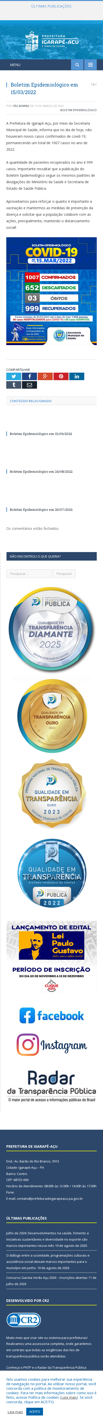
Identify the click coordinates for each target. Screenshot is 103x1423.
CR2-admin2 (21, 106)
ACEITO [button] (34, 1411)
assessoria (40, 1343)
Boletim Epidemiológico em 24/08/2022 (41, 471)
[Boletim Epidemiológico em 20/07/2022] (51, 500)
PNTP (27, 1367)
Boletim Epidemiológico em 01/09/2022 (41, 433)
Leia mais (69, 1397)
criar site (36, 1337)
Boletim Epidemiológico (78, 110)
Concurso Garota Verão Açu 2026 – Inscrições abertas (47, 1277)
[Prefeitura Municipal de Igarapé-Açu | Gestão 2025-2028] (52, 40)
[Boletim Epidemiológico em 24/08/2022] (51, 462)
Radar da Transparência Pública (62, 1367)
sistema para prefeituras (68, 1337)
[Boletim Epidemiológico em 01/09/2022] (51, 424)
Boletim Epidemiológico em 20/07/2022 (41, 509)
